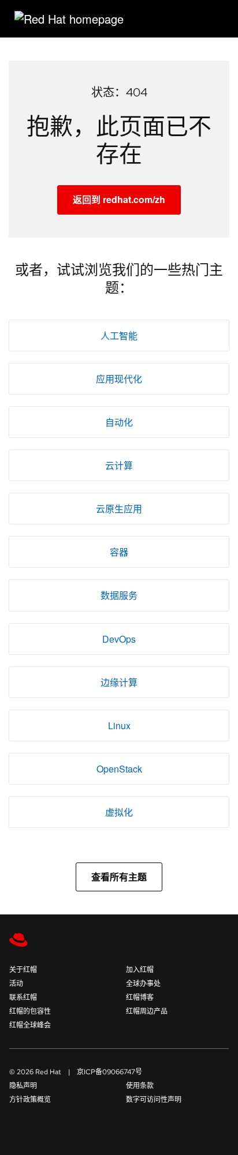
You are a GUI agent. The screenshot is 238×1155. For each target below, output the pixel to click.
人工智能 (119, 335)
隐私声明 (23, 1085)
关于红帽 (23, 969)
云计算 (119, 465)
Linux (119, 725)
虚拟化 (119, 812)
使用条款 (140, 1085)
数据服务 (119, 595)
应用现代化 (119, 378)
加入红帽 (140, 969)
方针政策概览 (30, 1099)
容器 (119, 551)
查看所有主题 (119, 876)
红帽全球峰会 (30, 1025)
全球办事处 (143, 983)
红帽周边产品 (147, 1011)
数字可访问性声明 (153, 1099)
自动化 (119, 422)
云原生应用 (119, 508)
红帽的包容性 (30, 1011)
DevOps (119, 639)
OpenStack (119, 768)
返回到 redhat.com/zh (119, 199)
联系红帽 (23, 997)
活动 (16, 983)
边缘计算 (119, 682)
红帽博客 (140, 997)
